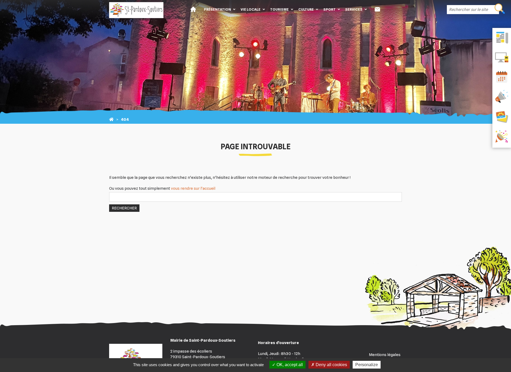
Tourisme (279, 9)
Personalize (366, 364)
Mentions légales (385, 354)
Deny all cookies (331, 364)
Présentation (217, 9)
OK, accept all (289, 364)
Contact (377, 9)
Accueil (193, 9)
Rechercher (124, 208)
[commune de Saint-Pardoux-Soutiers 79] (111, 119)
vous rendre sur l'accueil (193, 188)
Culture (306, 9)
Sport (329, 9)
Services (353, 9)
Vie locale (251, 9)
